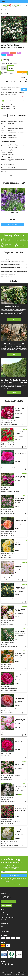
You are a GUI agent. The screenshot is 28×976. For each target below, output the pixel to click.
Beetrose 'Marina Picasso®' (19, 830)
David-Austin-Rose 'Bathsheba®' (20, 654)
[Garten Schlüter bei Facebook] (2, 964)
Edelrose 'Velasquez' (20, 453)
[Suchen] (25, 9)
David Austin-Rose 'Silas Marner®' (20, 720)
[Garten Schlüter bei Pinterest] (8, 964)
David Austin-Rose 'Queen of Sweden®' (20, 632)
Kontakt (3, 1)
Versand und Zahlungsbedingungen (7, 917)
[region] (14, 29)
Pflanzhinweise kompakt (14, 344)
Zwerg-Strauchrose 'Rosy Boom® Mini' (20, 809)
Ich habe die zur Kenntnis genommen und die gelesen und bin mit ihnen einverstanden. (14, 880)
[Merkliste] (22, 424)
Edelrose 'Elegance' (20, 741)
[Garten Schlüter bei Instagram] (5, 964)
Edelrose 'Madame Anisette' (20, 610)
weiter (14, 319)
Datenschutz (18, 969)
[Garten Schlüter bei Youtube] (11, 964)
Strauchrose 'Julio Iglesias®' (20, 409)
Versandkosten (22, 972)
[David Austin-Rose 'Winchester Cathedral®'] (14, 29)
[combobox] (12, 9)
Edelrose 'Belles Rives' (19, 675)
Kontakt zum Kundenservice (6, 897)
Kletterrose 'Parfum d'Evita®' (20, 787)
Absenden (23, 89)
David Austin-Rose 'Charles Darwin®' (20, 588)
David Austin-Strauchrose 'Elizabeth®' (19, 565)
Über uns (2, 912)
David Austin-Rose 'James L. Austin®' (20, 477)
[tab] (4, 115)
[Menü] (1, 5)
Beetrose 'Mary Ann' (20, 520)
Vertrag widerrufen (6, 905)
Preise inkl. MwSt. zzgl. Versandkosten (9, 81)
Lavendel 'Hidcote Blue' (12, 213)
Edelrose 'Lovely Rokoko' (19, 765)
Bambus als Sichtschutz (14, 306)
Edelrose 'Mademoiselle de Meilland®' (19, 697)
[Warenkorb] (26, 5)
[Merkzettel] (21, 5)
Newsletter (3, 928)
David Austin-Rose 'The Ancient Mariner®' (20, 499)
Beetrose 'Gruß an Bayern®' (20, 432)
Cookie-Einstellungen (5, 931)
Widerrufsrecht (3, 919)
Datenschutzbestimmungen (12, 92)
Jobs (2, 926)
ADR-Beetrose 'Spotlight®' (19, 543)
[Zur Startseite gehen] (11, 5)
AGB (12, 879)
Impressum (10, 969)
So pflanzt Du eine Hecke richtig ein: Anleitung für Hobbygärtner (14, 381)
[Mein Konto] (24, 5)
